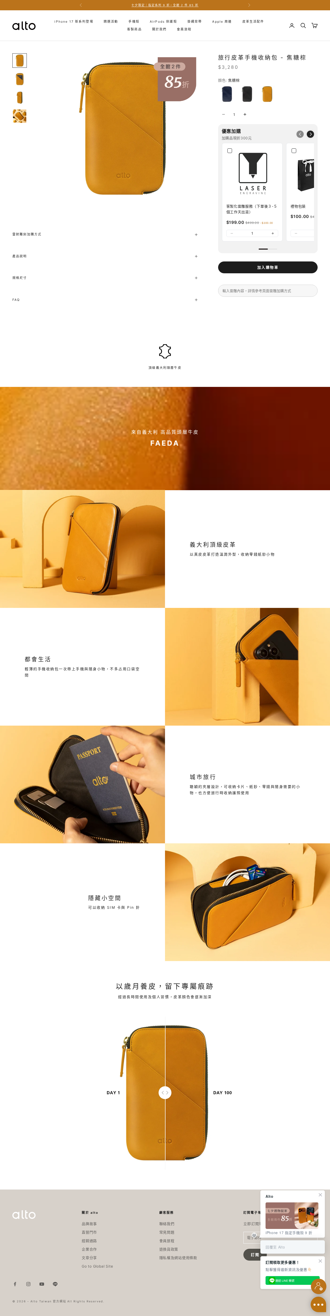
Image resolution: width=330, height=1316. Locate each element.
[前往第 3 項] (19, 97)
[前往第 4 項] (19, 116)
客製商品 (134, 29)
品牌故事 (89, 1223)
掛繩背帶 (194, 21)
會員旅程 (184, 29)
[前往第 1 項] (19, 60)
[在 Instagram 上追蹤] (28, 1284)
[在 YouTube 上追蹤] (41, 1284)
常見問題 (167, 1232)
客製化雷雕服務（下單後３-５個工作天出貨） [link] (251, 209)
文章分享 (89, 1257)
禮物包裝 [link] (298, 206)
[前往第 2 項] (19, 79)
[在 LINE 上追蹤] (55, 1284)
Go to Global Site (97, 1266)
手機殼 (133, 21)
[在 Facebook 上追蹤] (15, 1284)
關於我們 (159, 29)
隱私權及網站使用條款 (178, 1257)
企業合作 (89, 1249)
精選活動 (111, 21)
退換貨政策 (168, 1249)
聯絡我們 (167, 1223)
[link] (252, 173)
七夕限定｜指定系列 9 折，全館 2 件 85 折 (165, 5)
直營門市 (89, 1232)
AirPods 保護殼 (163, 21)
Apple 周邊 (222, 21)
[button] (310, 134)
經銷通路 (89, 1240)
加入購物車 (267, 267)
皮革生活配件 (253, 21)
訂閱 (255, 1254)
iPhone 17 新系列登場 (73, 21)
